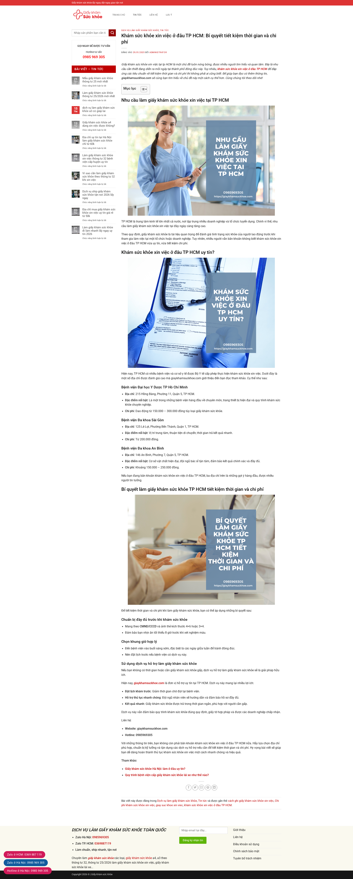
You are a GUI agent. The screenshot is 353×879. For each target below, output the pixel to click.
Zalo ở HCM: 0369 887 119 (24, 854)
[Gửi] (112, 32)
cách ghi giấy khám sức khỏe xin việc (251, 800)
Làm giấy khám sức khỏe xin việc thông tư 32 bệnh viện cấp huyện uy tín (97, 159)
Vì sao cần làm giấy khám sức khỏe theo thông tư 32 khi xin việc (98, 177)
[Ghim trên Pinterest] (208, 788)
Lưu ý (169, 14)
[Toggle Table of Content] (142, 89)
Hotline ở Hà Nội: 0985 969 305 (27, 870)
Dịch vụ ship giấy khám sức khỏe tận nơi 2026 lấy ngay (98, 195)
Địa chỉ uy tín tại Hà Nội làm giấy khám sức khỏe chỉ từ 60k (97, 141)
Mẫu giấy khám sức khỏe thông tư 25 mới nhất (97, 80)
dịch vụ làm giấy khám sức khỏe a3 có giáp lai (98, 109)
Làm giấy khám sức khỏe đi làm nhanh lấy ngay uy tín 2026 (97, 231)
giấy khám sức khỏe (101, 858)
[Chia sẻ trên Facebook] (189, 788)
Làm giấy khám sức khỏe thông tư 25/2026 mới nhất (98, 94)
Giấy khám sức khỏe (102, 874)
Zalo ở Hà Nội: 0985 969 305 (25, 862)
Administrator (158, 52)
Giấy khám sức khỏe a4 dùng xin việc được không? (98, 124)
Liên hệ (153, 14)
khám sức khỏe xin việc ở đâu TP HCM (208, 805)
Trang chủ (118, 14)
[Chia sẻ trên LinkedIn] (214, 788)
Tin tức (137, 14)
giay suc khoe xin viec (169, 805)
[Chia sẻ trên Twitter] (195, 788)
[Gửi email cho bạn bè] (201, 788)
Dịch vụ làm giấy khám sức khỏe (140, 30)
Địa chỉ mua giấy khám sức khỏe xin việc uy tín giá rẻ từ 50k (98, 213)
